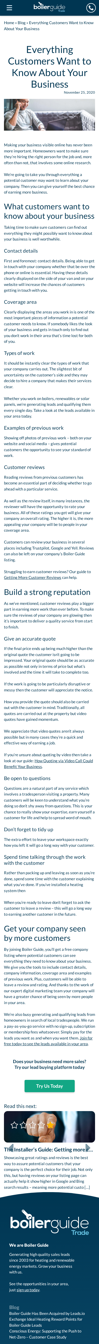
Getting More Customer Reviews (32, 577)
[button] (11, 1151)
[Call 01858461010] (91, 8)
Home (9, 22)
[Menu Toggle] (10, 7)
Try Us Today (49, 1087)
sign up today (28, 1290)
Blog (22, 22)
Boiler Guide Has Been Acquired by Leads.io (47, 1314)
